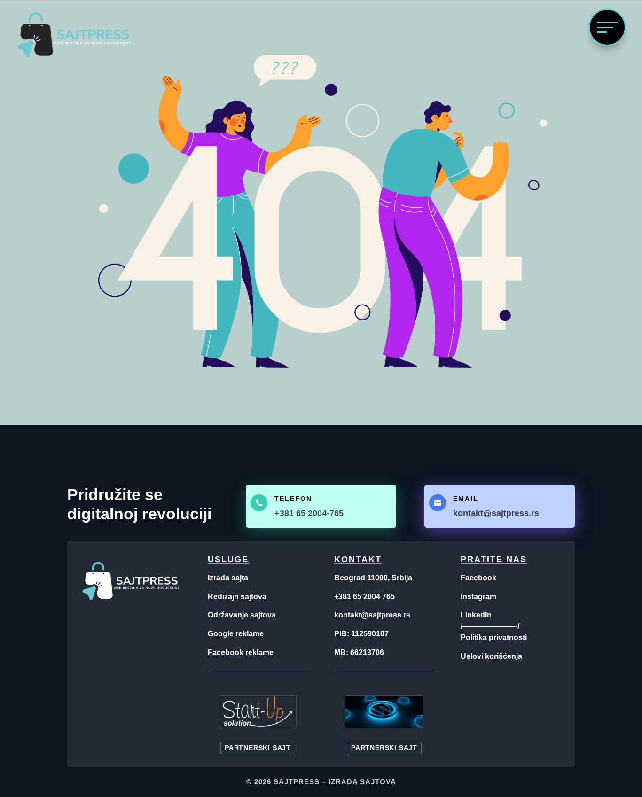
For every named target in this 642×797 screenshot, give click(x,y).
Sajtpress (297, 782)
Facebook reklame (241, 652)
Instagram (478, 597)
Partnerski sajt (258, 747)
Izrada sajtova (362, 782)
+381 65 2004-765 (309, 513)
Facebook (478, 578)
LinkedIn (476, 615)
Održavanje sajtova (242, 615)
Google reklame (236, 634)
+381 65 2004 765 (364, 597)
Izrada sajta (228, 578)
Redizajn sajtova (237, 597)
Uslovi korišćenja (491, 656)
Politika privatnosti (494, 637)
